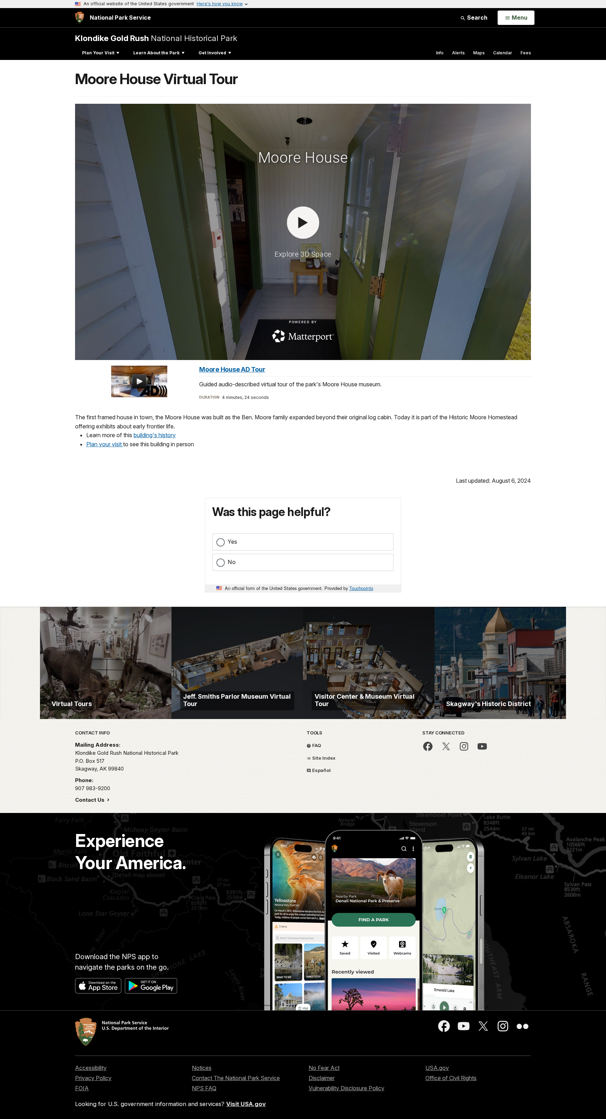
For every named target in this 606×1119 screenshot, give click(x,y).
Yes (232, 541)
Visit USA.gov (246, 1103)
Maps (479, 52)
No (232, 561)
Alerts (458, 52)
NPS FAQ (204, 1088)
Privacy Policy (93, 1077)
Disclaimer (322, 1077)
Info (440, 52)
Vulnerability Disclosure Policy (346, 1088)
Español (321, 770)
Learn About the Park (156, 52)
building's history (155, 435)
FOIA (82, 1088)
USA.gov (437, 1067)
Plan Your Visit (98, 52)
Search (476, 17)
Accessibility (91, 1067)
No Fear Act (324, 1067)
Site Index (323, 758)
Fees (525, 52)
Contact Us (90, 799)
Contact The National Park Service (236, 1077)
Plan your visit (104, 444)
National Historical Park (156, 38)
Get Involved (212, 52)
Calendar (502, 52)
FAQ (316, 745)
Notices (201, 1067)
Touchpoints (361, 588)
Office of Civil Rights (451, 1077)
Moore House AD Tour (232, 369)
